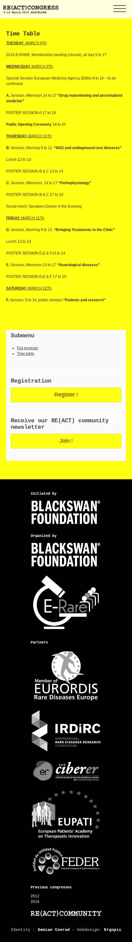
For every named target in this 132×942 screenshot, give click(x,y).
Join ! (66, 441)
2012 (35, 896)
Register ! (66, 395)
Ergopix (112, 930)
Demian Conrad (54, 930)
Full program (27, 348)
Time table (25, 353)
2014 (35, 901)
